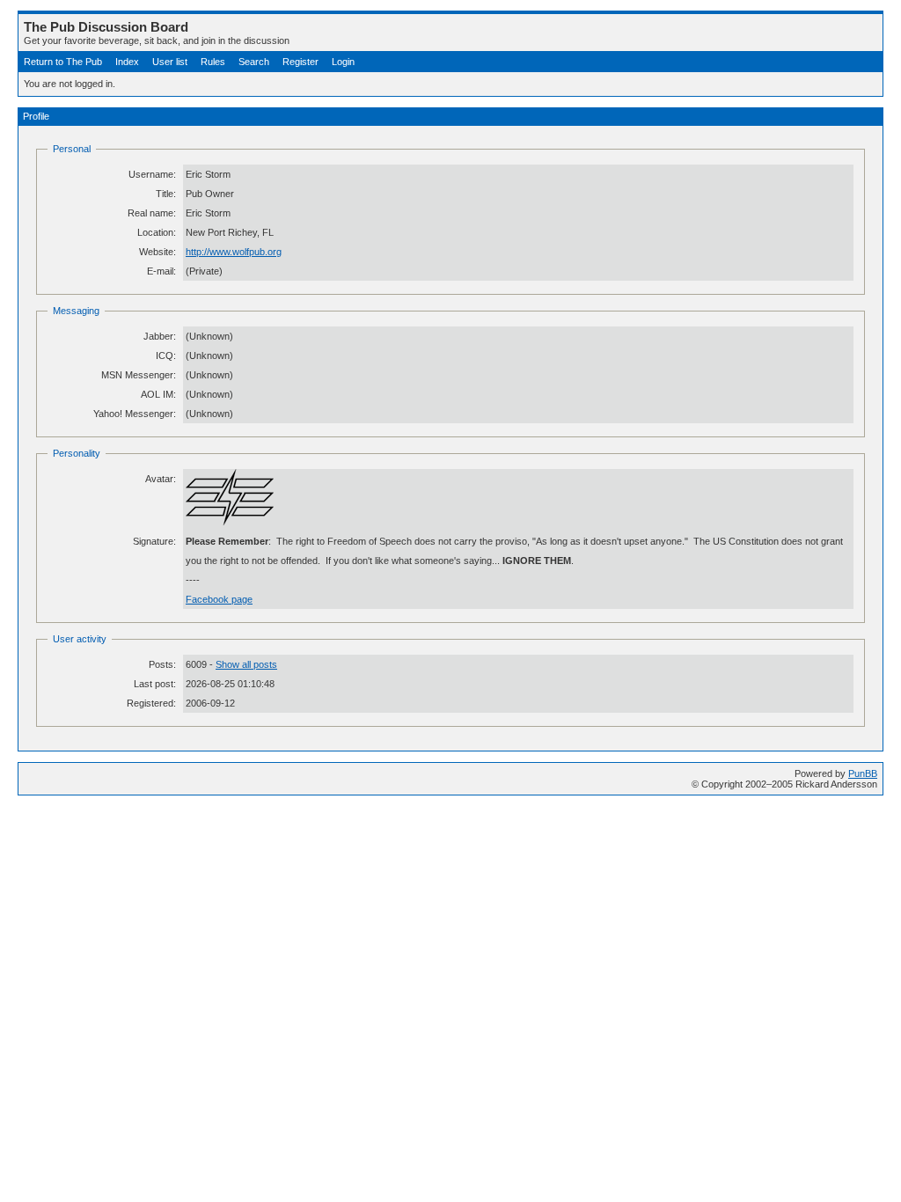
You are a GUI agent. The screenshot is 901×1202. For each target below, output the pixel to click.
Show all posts (246, 664)
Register (300, 61)
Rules (213, 61)
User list (169, 61)
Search (253, 61)
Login (343, 61)
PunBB (862, 773)
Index (127, 61)
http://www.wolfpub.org (234, 251)
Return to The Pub (63, 61)
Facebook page (219, 599)
